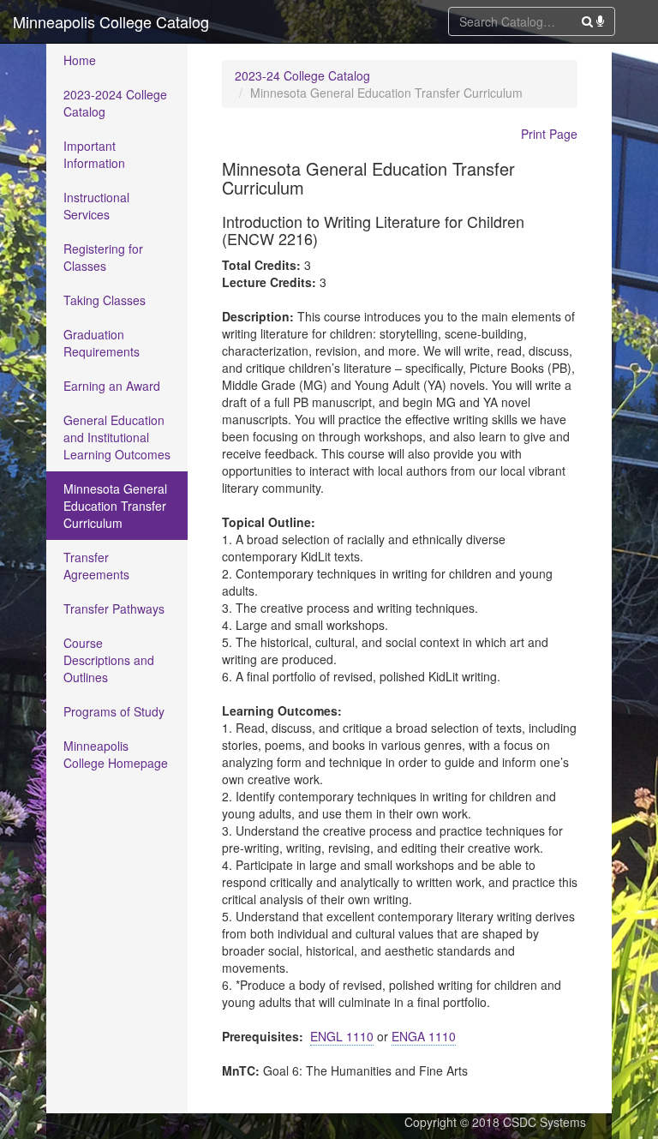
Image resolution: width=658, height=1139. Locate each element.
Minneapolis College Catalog (111, 21)
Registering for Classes (103, 257)
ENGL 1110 (342, 1036)
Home (79, 60)
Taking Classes (104, 300)
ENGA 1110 (424, 1036)
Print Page (549, 133)
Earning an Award (111, 385)
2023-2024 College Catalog (115, 103)
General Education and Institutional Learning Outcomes (116, 437)
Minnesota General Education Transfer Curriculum (115, 505)
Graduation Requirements (101, 343)
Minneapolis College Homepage (115, 754)
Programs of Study (113, 711)
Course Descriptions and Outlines (108, 660)
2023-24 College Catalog (302, 75)
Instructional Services (96, 206)
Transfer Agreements (96, 566)
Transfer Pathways (113, 608)
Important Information (94, 154)
